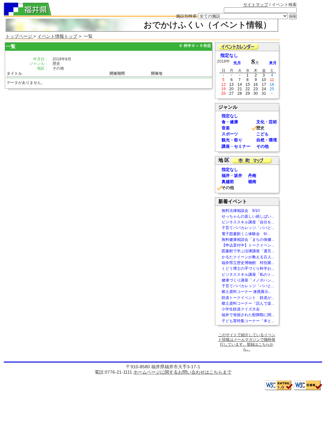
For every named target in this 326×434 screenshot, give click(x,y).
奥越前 (228, 181)
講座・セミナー (236, 146)
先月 (237, 63)
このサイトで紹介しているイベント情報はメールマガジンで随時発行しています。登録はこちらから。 (246, 342)
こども (262, 134)
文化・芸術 (266, 121)
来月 (273, 63)
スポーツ (230, 134)
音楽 (226, 127)
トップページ (19, 36)
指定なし (229, 55)
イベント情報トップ (57, 36)
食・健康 (230, 121)
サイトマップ (255, 4)
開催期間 (117, 73)
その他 (262, 146)
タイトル (14, 73)
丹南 (252, 175)
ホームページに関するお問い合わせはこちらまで (182, 372)
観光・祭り (232, 140)
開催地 (156, 73)
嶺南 (252, 181)
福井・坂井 (232, 175)
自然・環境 (266, 140)
